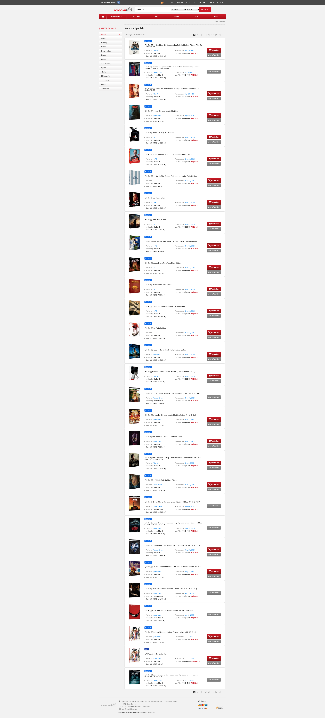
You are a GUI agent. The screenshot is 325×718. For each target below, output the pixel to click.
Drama (103, 47)
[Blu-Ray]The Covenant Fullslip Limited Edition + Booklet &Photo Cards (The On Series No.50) (172, 458)
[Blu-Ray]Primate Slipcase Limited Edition (161, 111)
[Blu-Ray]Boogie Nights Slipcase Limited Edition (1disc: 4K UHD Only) (172, 393)
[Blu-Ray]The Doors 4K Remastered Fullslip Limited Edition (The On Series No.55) (171, 89)
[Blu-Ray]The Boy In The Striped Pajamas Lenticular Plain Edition (170, 176)
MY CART (202, 2)
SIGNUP (180, 2)
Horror (103, 55)
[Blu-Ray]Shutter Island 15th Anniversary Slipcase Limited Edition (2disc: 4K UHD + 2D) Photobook (173, 523)
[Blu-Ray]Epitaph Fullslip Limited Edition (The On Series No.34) (169, 372)
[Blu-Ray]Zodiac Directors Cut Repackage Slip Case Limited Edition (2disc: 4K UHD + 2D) (171, 675)
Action (103, 38)
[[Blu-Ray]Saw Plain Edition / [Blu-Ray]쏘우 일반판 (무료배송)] (134, 329)
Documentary (106, 51)
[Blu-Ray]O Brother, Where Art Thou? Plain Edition (164, 306)
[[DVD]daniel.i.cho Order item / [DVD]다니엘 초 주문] (134, 655)
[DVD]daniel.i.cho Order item (155, 654)
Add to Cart (215, 50)
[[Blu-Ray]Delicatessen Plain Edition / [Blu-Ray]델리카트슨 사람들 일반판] (134, 286)
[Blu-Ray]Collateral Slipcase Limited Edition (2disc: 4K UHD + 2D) (170, 589)
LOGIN (171, 2)
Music (103, 84)
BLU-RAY (136, 17)
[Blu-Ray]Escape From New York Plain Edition (162, 263)
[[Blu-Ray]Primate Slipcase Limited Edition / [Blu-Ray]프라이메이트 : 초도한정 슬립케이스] (134, 112)
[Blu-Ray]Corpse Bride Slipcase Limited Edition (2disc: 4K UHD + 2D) (172, 545)
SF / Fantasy (106, 64)
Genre (103, 34)
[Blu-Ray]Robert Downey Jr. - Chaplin (159, 133)
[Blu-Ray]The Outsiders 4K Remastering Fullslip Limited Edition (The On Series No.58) (173, 46)
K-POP (176, 17)
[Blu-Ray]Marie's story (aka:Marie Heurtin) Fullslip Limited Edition (170, 241)
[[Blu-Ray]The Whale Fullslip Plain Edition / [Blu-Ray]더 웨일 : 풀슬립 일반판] (134, 481)
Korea (216, 17)
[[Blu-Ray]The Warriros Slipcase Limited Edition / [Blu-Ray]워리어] (134, 438)
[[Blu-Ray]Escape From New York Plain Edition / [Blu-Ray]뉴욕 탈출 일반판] (134, 264)
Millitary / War (106, 76)
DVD (156, 17)
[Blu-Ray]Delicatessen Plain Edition (158, 285)
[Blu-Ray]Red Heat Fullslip (155, 198)
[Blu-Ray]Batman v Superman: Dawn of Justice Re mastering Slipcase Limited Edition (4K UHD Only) (172, 67)
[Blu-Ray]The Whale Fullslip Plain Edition (160, 480)
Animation (105, 89)
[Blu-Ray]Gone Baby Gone (155, 220)
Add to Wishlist (213, 55)
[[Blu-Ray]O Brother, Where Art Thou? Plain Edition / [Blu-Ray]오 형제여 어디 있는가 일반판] (134, 308)
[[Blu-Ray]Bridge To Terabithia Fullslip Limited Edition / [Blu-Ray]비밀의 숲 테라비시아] (134, 351)
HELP (212, 2)
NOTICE (220, 2)
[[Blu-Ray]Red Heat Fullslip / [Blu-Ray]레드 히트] (134, 199)
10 (219, 35)
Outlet (196, 17)
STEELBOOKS (116, 17)
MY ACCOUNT (191, 2)
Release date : (184, 50)
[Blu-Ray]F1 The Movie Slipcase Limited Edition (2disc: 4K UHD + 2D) (172, 502)
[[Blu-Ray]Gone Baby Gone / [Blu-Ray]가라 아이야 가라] (134, 221)
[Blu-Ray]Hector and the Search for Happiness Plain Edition (168, 154)
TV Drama (105, 80)
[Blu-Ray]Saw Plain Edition (155, 328)
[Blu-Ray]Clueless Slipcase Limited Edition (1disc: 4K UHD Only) (170, 632)
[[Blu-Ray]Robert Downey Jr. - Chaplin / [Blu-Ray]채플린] (134, 134)
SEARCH (204, 10)
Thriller (103, 72)
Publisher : (152, 50)
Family (103, 59)
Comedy (104, 43)
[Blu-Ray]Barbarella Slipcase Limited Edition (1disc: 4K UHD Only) (170, 415)
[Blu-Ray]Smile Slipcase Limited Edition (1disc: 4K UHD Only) (168, 610)
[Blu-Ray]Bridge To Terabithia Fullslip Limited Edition (165, 350)
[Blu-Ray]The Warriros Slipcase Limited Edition (163, 437)
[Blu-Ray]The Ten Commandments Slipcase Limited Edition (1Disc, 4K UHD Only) (172, 567)
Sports (103, 68)
